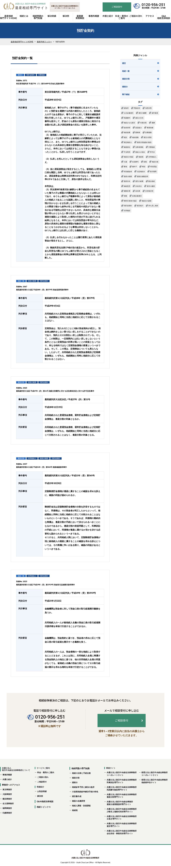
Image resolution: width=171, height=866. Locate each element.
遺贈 (153, 123)
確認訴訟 (127, 147)
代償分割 (143, 123)
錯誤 (125, 137)
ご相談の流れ (42, 777)
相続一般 (126, 71)
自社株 (137, 191)
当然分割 (148, 108)
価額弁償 (127, 191)
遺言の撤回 (151, 186)
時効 (143, 167)
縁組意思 (127, 186)
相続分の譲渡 (146, 201)
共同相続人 (152, 157)
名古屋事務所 (8, 803)
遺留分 (125, 86)
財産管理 (127, 128)
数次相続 (151, 181)
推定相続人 (128, 142)
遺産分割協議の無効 (144, 142)
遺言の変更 (148, 137)
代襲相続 (151, 147)
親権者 (137, 132)
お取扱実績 (42, 791)
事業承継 (150, 128)
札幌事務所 (7, 813)
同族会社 (137, 108)
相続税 (141, 157)
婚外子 (134, 167)
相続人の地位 (140, 152)
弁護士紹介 (7, 779)
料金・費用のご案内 (45, 772)
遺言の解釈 (143, 113)
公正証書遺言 (128, 113)
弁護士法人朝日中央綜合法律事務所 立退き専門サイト (121, 817)
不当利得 (127, 152)
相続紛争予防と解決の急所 (83, 787)
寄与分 (152, 152)
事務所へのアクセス (11, 784)
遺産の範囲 (128, 176)
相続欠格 (155, 162)
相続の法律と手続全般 (81, 773)
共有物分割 (149, 191)
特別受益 (153, 167)
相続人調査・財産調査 (81, 805)
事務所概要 (7, 774)
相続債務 (135, 137)
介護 (125, 162)
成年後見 (155, 113)
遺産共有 (127, 181)
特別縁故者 (128, 171)
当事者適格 (139, 147)
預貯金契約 (128, 206)
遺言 (124, 63)
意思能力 (138, 128)
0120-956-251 (153, 5)
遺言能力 (140, 206)
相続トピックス (44, 807)
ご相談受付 (42, 782)
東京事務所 (7, 789)
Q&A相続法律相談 (45, 801)
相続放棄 (127, 132)
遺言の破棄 (139, 181)
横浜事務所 (7, 799)
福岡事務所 (7, 808)
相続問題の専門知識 (80, 768)
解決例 (40, 796)
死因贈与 (127, 118)
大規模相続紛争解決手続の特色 (85, 791)
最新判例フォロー (44, 42)
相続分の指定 (128, 157)
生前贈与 (135, 162)
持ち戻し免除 (153, 206)
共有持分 (138, 186)
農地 (125, 167)
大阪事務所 (7, 794)
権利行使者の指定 (130, 201)
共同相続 (127, 211)
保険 (125, 196)
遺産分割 (126, 79)
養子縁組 (126, 94)
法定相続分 (141, 171)
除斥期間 (153, 171)
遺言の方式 (139, 118)
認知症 (126, 108)
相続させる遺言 (129, 123)
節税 (145, 162)
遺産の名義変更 (78, 801)
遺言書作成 (76, 796)
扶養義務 (148, 132)
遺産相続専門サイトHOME (22, 42)
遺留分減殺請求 (142, 176)
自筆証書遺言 (137, 196)
